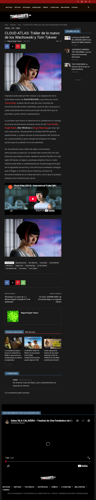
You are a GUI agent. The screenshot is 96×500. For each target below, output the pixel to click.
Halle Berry (9, 265)
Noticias (9, 7)
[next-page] (9, 364)
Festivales (26, 7)
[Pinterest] (17, 46)
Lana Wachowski (11, 268)
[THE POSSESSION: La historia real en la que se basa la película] (67, 65)
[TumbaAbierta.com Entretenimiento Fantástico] (48, 478)
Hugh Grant (10, 127)
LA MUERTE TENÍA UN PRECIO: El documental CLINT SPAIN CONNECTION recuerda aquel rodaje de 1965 (32, 355)
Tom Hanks (52, 124)
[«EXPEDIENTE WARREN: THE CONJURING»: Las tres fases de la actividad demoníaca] (67, 50)
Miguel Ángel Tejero (14, 41)
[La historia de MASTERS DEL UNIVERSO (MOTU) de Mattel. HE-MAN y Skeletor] (67, 38)
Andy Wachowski (21, 263)
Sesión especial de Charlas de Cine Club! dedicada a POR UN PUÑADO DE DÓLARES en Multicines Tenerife (51, 355)
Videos (18, 28)
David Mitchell (54, 263)
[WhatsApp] (23, 46)
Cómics (45, 7)
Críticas (17, 7)
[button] (88, 7)
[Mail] (85, 1)
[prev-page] (6, 364)
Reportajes (36, 7)
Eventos (47, 347)
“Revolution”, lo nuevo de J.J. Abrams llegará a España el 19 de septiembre (17, 299)
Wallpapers (65, 7)
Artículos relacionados (14, 332)
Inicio (6, 25)
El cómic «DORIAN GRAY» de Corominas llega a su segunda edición (49, 299)
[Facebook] (78, 1)
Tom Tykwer (33, 268)
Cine (19, 25)
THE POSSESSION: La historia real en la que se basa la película (80, 66)
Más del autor (30, 332)
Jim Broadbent (42, 265)
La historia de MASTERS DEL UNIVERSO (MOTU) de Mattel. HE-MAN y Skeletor (81, 39)
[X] (89, 1)
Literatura (54, 7)
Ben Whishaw (33, 263)
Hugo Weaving (40, 127)
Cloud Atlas (43, 263)
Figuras (75, 7)
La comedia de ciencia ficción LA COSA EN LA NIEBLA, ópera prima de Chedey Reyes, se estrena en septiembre (13, 355)
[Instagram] (82, 1)
